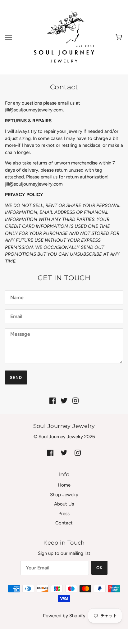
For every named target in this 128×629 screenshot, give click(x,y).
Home (64, 485)
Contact (64, 523)
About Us (64, 504)
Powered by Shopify (64, 615)
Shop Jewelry (64, 494)
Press (64, 513)
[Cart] (120, 37)
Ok (99, 567)
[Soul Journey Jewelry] (64, 37)
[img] (52, 400)
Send (16, 377)
